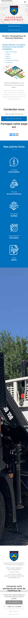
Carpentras (8, 62)
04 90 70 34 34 (14, 26)
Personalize (14, 611)
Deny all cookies (14, 606)
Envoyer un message (14, 118)
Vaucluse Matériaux (9, 2)
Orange (7, 54)
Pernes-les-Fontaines (12, 60)
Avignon (8, 56)
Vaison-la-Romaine (11, 52)
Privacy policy (14, 614)
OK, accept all (14, 602)
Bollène (7, 58)
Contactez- (14, 30)
